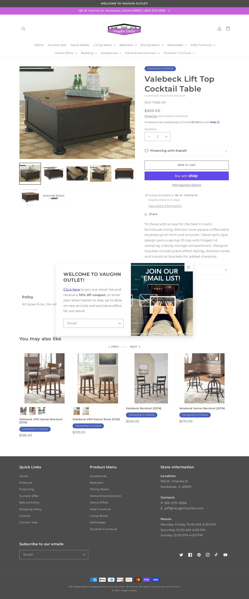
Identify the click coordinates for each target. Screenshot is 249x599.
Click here (71, 289)
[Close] (188, 267)
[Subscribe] (119, 323)
